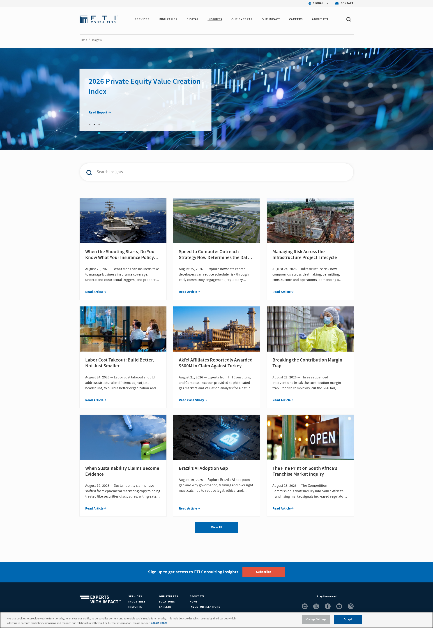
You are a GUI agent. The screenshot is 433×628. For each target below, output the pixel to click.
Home (83, 40)
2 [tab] (94, 124)
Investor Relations (205, 607)
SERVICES (142, 19)
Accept (348, 619)
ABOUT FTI (320, 19)
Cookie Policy (159, 623)
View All (216, 527)
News (194, 602)
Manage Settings (316, 619)
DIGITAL (193, 19)
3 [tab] (99, 124)
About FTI (197, 596)
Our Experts (168, 596)
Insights (135, 607)
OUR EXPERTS (242, 19)
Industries (137, 602)
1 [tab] (89, 124)
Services (135, 596)
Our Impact (271, 19)
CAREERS (296, 19)
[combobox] (207, 172)
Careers (165, 607)
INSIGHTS (214, 19)
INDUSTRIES (168, 19)
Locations (167, 602)
